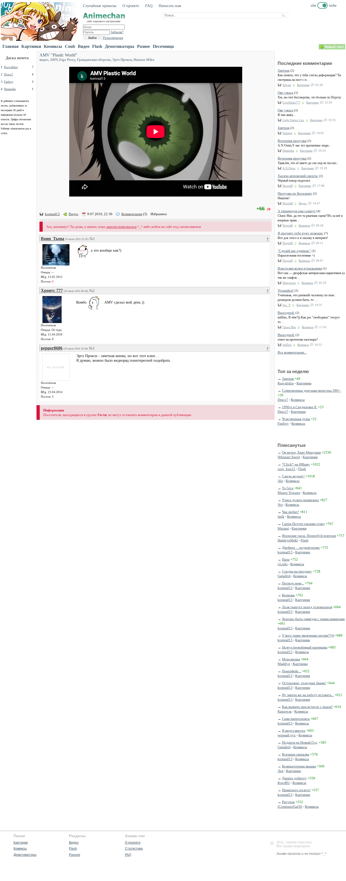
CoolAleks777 (291, 102)
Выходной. (286, 313)
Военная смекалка (295, 754)
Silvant (286, 85)
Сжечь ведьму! (293, 476)
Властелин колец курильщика (300, 268)
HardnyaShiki (288, 540)
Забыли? (117, 32)
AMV (54, 60)
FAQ (148, 6)
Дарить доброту (294, 778)
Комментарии (131, 214)
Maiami (283, 528)
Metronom (289, 282)
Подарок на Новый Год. (300, 742)
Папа (286, 559)
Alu (280, 481)
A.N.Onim (288, 168)
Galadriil (284, 576)
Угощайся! (286, 290)
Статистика (134, 848)
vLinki (283, 564)
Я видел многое (293, 731)
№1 (92, 239)
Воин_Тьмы (52, 238)
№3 (91, 348)
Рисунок (288, 802)
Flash (97, 46)
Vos (280, 505)
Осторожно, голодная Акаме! (304, 683)
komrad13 (52, 214)
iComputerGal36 (290, 806)
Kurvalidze (11, 67)
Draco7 (8, 74)
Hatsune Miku (144, 60)
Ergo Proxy (67, 60)
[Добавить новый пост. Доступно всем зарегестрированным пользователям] (332, 48)
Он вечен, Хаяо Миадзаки (301, 452)
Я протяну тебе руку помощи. (300, 233)
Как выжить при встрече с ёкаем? (307, 707)
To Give (288, 488)
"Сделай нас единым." (294, 251)
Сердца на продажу (297, 571)
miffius (286, 344)
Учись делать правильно (300, 500)
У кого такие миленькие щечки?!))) (308, 635)
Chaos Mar (289, 327)
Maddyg (284, 664)
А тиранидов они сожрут (297, 211)
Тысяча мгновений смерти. (298, 176)
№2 (92, 291)
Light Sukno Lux (293, 120)
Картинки (31, 46)
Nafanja (287, 133)
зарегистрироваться (121, 227)
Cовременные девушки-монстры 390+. (311, 390)
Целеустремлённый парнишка (304, 647)
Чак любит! (290, 512)
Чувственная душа (296, 419)
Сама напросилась (296, 719)
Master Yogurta (289, 493)
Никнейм (10, 89)
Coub (70, 46)
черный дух (287, 735)
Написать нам (170, 6)
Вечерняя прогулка (292, 141)
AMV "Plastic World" (58, 55)
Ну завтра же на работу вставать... (308, 695)
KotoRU (284, 783)
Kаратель (285, 711)
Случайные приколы (99, 6)
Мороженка (291, 659)
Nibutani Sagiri (289, 457)
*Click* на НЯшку (296, 464)
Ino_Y (286, 305)
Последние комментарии (305, 63)
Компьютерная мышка (299, 766)
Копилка (288, 595)
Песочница (163, 46)
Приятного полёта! (296, 790)
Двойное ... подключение (301, 548)
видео (43, 60)
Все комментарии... (292, 352)
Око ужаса (285, 93)
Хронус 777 (52, 290)
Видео (83, 46)
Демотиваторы (119, 46)
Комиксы (53, 46)
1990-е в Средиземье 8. (299, 407)
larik (281, 516)
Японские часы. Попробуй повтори (309, 536)
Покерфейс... (291, 671)
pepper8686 (51, 348)
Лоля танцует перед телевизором (307, 607)
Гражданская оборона (94, 60)
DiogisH (287, 185)
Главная (10, 46)
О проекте (130, 6)
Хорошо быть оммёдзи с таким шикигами (313, 619)
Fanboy (9, 81)
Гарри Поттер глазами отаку (303, 524)
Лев (280, 771)
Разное (143, 46)
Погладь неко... (293, 583)
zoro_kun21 (286, 469)
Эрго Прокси (122, 60)
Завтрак (284, 70)
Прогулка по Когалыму (295, 193)
